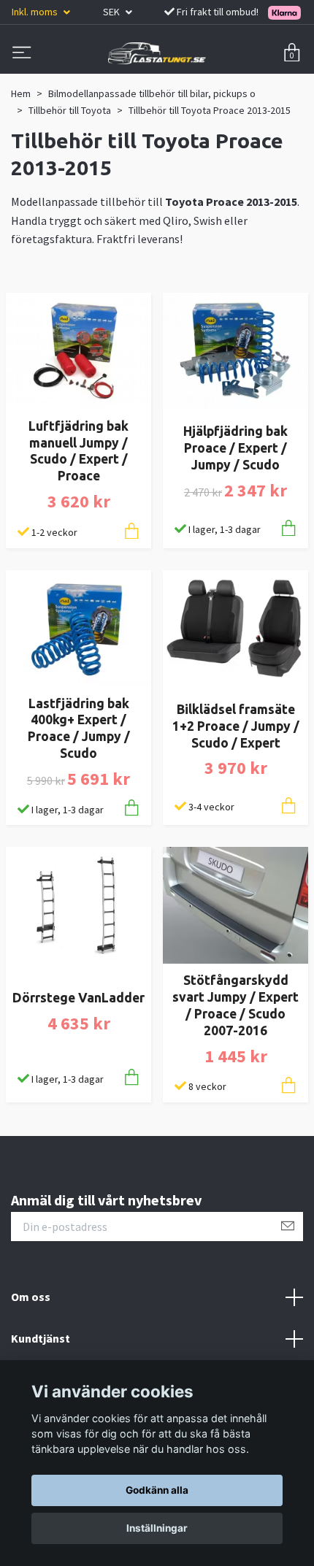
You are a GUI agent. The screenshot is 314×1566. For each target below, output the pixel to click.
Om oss (30, 1296)
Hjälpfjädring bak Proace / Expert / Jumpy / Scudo (235, 448)
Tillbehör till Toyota (69, 110)
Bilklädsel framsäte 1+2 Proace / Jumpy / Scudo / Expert (235, 726)
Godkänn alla (157, 1490)
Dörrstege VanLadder (78, 998)
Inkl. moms (36, 11)
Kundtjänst (40, 1338)
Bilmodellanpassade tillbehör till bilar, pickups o (152, 93)
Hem (21, 93)
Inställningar (157, 1528)
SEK (112, 11)
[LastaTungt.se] (157, 53)
